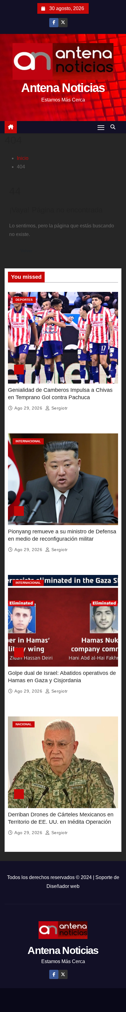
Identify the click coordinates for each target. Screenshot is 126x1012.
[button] (114, 127)
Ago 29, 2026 (29, 408)
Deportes (24, 299)
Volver (26, 250)
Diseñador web (63, 886)
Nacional (23, 724)
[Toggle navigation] (100, 127)
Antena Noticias (63, 87)
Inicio (22, 158)
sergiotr (59, 408)
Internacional (28, 441)
